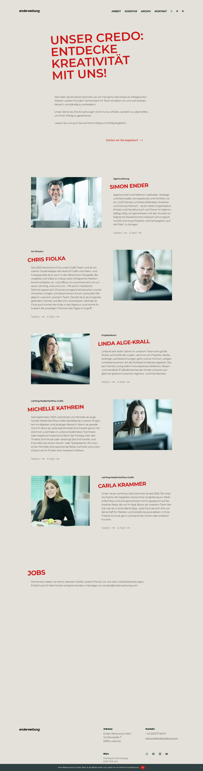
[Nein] (200, 767)
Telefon (117, 232)
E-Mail (133, 232)
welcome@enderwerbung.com (161, 738)
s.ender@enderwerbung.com (120, 585)
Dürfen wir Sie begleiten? (122, 140)
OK (143, 767)
